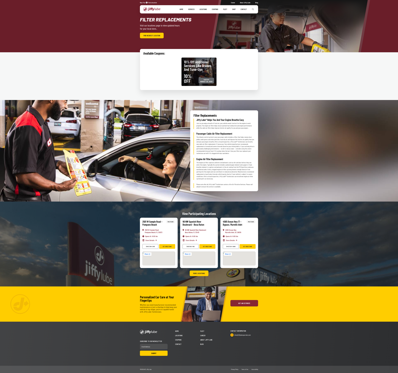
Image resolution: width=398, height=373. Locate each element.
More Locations (199, 273)
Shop (234, 9)
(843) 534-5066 (230, 246)
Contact (244, 9)
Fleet (225, 9)
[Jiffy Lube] (152, 9)
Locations (203, 9)
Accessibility (255, 369)
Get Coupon (206, 75)
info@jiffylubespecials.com (242, 335)
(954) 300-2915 (150, 246)
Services (191, 9)
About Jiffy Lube (245, 3)
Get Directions (167, 246)
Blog (256, 3)
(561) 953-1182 (191, 246)
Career (233, 3)
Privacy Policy (234, 369)
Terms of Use (245, 369)
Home (181, 9)
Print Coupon (191, 75)
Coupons (215, 9)
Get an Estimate (244, 303)
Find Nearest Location (151, 35)
